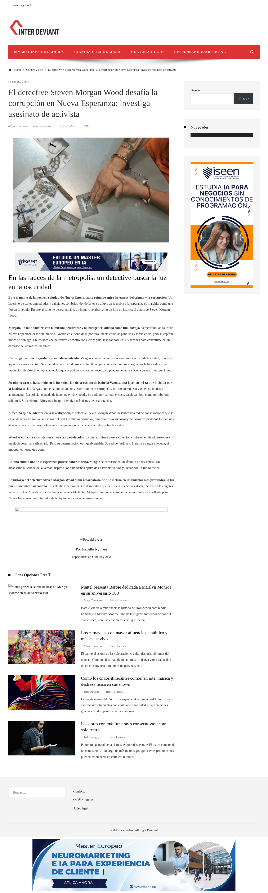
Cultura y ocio (19, 82)
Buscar (196, 90)
